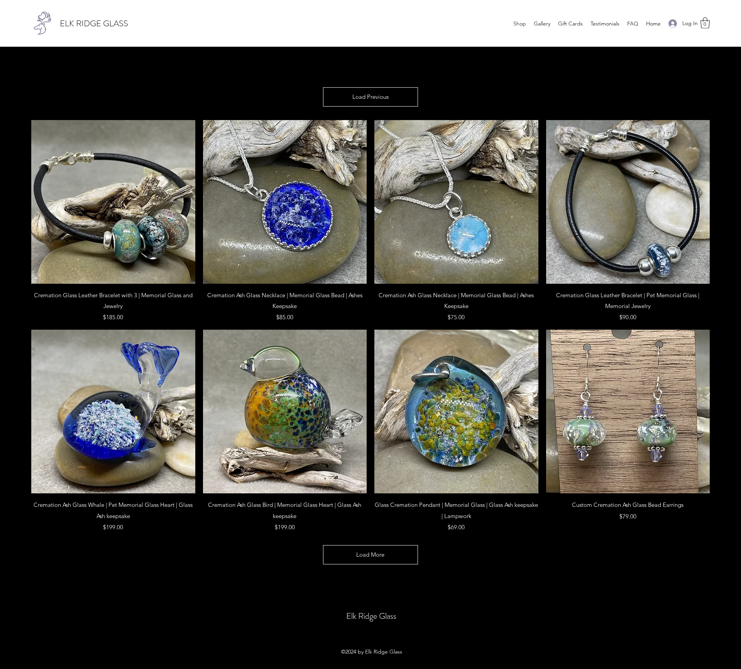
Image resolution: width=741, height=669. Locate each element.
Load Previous (370, 96)
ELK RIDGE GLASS (94, 23)
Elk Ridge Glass (371, 616)
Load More (370, 554)
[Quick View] (113, 202)
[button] (705, 23)
